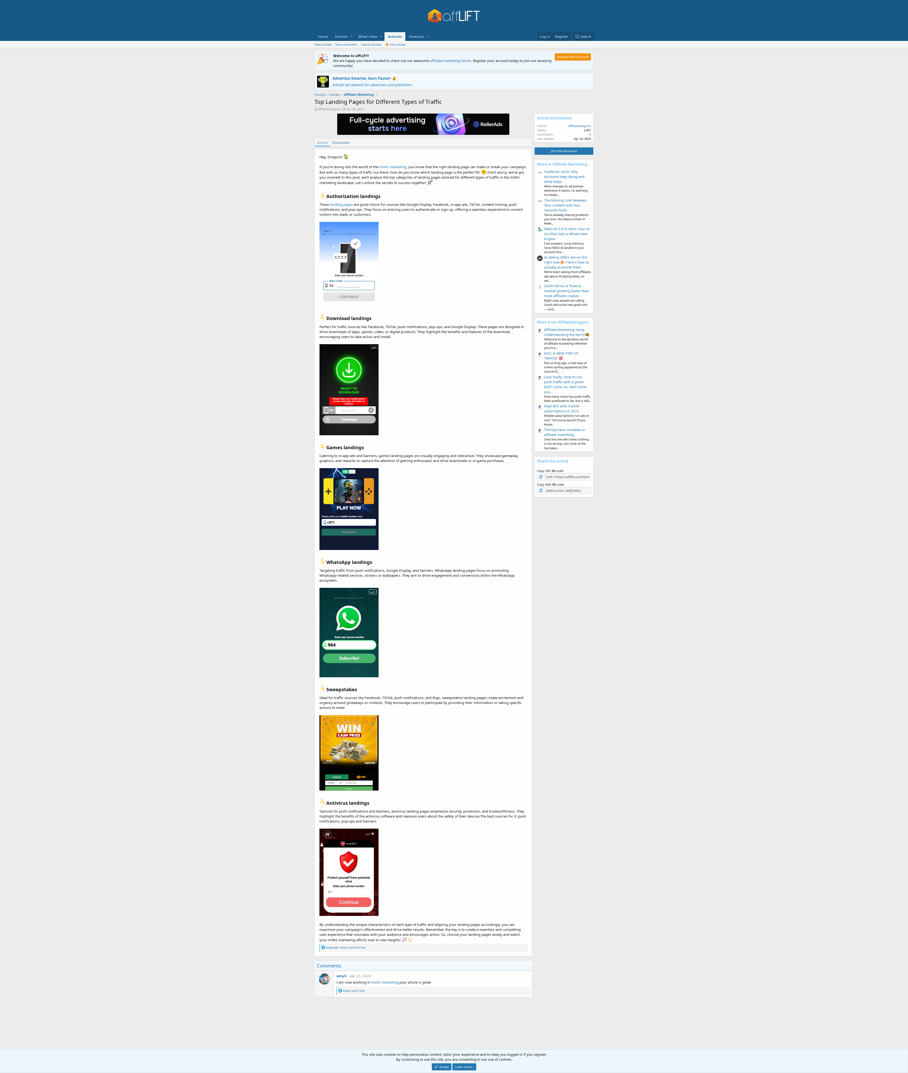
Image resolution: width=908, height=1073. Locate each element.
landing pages (341, 204)
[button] (351, 36)
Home (323, 36)
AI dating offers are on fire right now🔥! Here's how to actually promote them (566, 262)
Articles (395, 36)
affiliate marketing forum (450, 60)
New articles (323, 44)
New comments (346, 44)
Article (322, 142)
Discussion (341, 142)
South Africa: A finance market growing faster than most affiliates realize (566, 290)
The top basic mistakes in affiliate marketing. (564, 432)
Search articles (371, 44)
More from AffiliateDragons (563, 322)
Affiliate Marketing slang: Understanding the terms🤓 (566, 332)
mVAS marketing (392, 166)
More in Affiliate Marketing (562, 164)
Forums (341, 36)
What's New (367, 36)
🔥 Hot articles (395, 44)
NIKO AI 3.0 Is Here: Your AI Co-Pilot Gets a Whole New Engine (567, 233)
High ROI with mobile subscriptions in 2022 (561, 408)
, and (346, 947)
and (354, 991)
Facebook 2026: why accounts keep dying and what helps (564, 176)
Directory (416, 36)
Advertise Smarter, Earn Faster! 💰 (364, 78)
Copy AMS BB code (550, 484)
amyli (341, 975)
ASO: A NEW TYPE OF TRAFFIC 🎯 (561, 356)
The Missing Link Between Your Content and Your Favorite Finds (565, 205)
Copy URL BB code (550, 471)
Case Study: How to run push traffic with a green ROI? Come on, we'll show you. (565, 384)
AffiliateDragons (329, 109)
